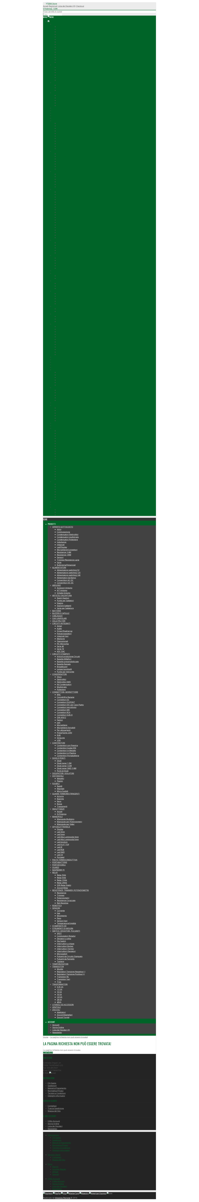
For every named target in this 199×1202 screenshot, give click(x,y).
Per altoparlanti (63, 227)
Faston (60, 217)
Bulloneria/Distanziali (66, 62)
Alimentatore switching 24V (68, 72)
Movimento (62, 413)
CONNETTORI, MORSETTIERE (65, 189)
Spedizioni (52, 1085)
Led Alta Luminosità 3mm (68, 334)
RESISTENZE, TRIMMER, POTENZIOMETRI (70, 387)
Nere (59, 298)
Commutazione (63, 29)
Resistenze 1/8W (64, 52)
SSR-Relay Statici (64, 382)
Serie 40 (60, 143)
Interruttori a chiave (65, 441)
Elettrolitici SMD (64, 179)
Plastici (60, 278)
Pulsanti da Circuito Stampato (69, 453)
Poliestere (61, 187)
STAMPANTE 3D (59, 423)
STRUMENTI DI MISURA (62, 425)
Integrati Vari (62, 133)
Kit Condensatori (64, 181)
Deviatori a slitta (64, 436)
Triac (59, 479)
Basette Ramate (64, 161)
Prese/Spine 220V (64, 230)
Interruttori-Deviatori (66, 448)
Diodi (59, 258)
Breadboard (62, 164)
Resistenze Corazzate (66, 397)
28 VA (59, 497)
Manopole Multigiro (65, 316)
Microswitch (62, 451)
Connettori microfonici (66, 204)
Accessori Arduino (64, 85)
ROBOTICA (57, 403)
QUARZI (55, 364)
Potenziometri (63, 395)
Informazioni (53, 1135)
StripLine (61, 235)
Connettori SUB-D (65, 212)
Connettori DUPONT (66, 199)
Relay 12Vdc (62, 377)
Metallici (60, 275)
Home (45, 519)
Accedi (45, 6)
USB (59, 237)
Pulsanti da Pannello (66, 456)
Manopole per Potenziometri (69, 319)
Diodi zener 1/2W (64, 263)
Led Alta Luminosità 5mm (68, 336)
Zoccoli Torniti (63, 514)
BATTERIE (56, 108)
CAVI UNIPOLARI (59, 115)
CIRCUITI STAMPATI (61, 151)
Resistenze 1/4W (64, 49)
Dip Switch (61, 438)
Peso (59, 415)
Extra (50, 1164)
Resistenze (61, 390)
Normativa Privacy (55, 1090)
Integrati (60, 42)
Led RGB (60, 347)
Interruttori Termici (65, 446)
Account (55, 1025)
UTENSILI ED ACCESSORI (63, 502)
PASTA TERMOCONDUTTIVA (64, 357)
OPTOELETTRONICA (61, 324)
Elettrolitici (61, 176)
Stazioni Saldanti (64, 103)
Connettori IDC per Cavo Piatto (70, 202)
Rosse (59, 301)
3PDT (59, 431)
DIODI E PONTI (58, 255)
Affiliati (55, 1172)
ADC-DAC (61, 148)
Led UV (60, 352)
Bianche (60, 296)
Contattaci (52, 1106)
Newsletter (57, 1032)
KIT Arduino (62, 87)
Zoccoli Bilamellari (64, 512)
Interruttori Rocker (65, 443)
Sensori (60, 54)
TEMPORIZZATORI (60, 461)
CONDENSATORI (59, 171)
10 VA (59, 489)
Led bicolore (62, 339)
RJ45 (59, 232)
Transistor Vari (63, 476)
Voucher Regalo (59, 1169)
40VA (59, 499)
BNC (59, 192)
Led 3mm (61, 329)
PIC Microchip (63, 141)
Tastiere (60, 458)
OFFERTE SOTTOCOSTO (62, 24)
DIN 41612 (61, 214)
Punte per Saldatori (65, 98)
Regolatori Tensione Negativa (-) (71, 469)
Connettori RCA (63, 209)
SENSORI (56, 405)
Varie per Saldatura (65, 105)
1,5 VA (59, 486)
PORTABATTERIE (59, 359)
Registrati (53, 6)
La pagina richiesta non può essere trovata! (69, 1037)
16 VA (59, 492)
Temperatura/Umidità (66, 420)
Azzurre (60, 293)
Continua (48, 1053)
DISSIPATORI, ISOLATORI (63, 270)
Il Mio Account (54, 1121)
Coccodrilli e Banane (65, 194)
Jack (58, 220)
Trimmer (60, 392)
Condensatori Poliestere (67, 37)
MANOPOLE (57, 314)
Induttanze (61, 39)
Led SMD (61, 349)
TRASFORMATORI (60, 481)
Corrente (61, 408)
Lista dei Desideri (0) (66, 6)
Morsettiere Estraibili (66, 225)
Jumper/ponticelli (64, 166)
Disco (59, 174)
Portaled (60, 354)
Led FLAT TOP (63, 342)
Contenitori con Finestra (67, 242)
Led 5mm (61, 331)
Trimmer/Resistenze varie (68, 57)
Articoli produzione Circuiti (68, 153)
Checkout (80, 6)
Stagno (60, 100)
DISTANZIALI (58, 273)
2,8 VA (59, 494)
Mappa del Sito (54, 1111)
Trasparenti (62, 303)
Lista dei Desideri (55, 1126)
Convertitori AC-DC (65, 77)
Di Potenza (61, 311)
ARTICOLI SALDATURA (62, 92)
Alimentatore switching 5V (68, 67)
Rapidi (59, 283)
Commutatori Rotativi (66, 433)
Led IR (59, 344)
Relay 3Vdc (61, 372)
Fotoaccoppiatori (64, 131)
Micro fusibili (62, 288)
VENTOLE (56, 504)
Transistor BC (63, 474)
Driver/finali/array (64, 128)
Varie (59, 59)
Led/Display (62, 44)
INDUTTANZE (58, 306)
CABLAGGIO (57, 113)
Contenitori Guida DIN (66, 245)
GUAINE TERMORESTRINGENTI (66, 291)
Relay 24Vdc (62, 380)
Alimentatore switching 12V (68, 70)
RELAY (55, 370)
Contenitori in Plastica (66, 250)
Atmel (59, 123)
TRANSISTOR (58, 464)
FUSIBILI (56, 281)
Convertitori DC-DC (65, 80)
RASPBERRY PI (58, 367)
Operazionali (62, 138)
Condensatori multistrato (68, 34)
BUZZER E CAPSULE (60, 110)
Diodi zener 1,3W (64, 260)
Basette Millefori (64, 156)
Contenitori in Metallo (66, 248)
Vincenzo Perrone (62, 1198)
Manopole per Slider (66, 321)
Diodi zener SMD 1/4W (66, 265)
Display (60, 326)
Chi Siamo (52, 1083)
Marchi (55, 1166)
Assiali (59, 309)
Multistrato (62, 184)
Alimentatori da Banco (66, 75)
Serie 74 (60, 146)
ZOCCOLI (56, 507)
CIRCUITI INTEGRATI (61, 120)
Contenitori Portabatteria (68, 253)
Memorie (61, 136)
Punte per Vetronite (65, 169)
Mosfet (60, 466)
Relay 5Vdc (61, 375)
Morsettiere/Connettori (67, 47)
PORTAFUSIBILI (59, 362)
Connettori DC (63, 197)
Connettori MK (63, 207)
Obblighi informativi (56, 1096)
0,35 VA (60, 484)
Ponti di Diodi (62, 268)
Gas (58, 410)
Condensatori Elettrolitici (67, 31)
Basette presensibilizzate (68, 159)
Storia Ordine (58, 1027)
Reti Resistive (62, 400)
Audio (59, 126)
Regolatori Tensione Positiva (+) (71, 471)
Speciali (55, 1174)
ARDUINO (56, 82)
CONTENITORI (58, 240)
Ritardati (60, 286)
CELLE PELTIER (58, 118)
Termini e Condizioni (57, 1093)
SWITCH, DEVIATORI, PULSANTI (66, 428)
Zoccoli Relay (62, 385)
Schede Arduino (63, 90)
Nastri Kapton (63, 95)
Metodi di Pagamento (57, 1088)
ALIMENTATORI (59, 65)
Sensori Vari (62, 418)
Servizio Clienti (54, 1154)
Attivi (59, 26)
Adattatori (61, 509)
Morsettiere (62, 222)
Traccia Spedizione (56, 1108)
